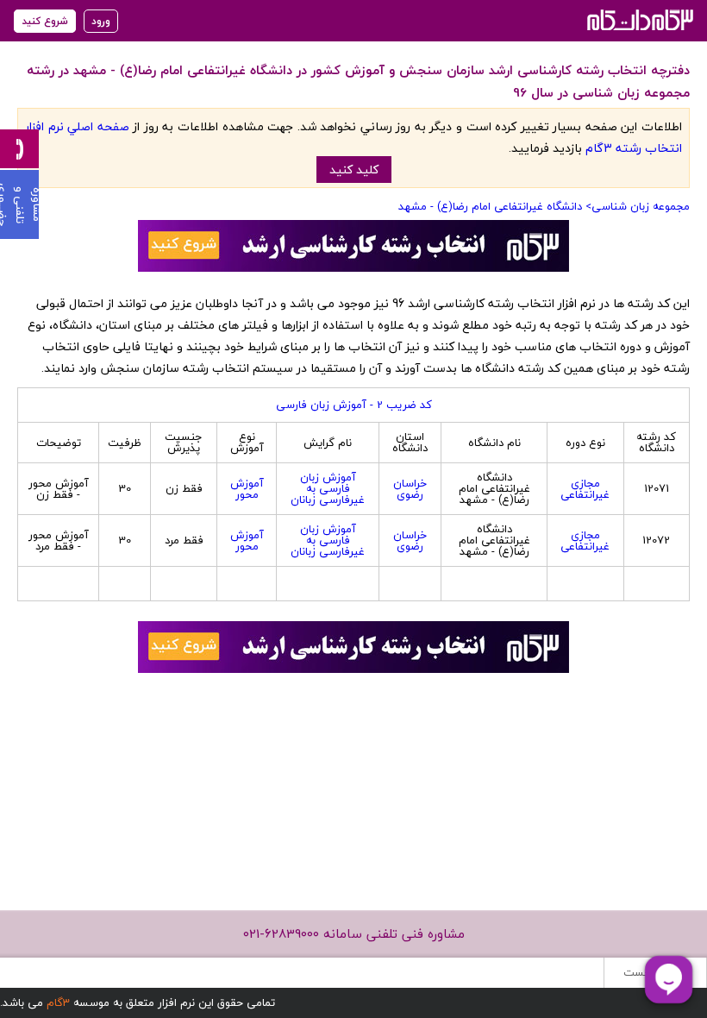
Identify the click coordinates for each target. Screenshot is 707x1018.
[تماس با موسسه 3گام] (19, 148)
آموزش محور (247, 489)
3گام (58, 1002)
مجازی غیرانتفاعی (585, 489)
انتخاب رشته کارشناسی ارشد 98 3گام (638, 19)
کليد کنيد (354, 169)
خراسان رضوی (410, 489)
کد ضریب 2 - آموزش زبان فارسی (354, 404)
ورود (100, 21)
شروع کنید (45, 21)
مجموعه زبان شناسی (640, 206)
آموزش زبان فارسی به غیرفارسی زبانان (328, 488)
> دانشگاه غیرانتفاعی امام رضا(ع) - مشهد (494, 206)
